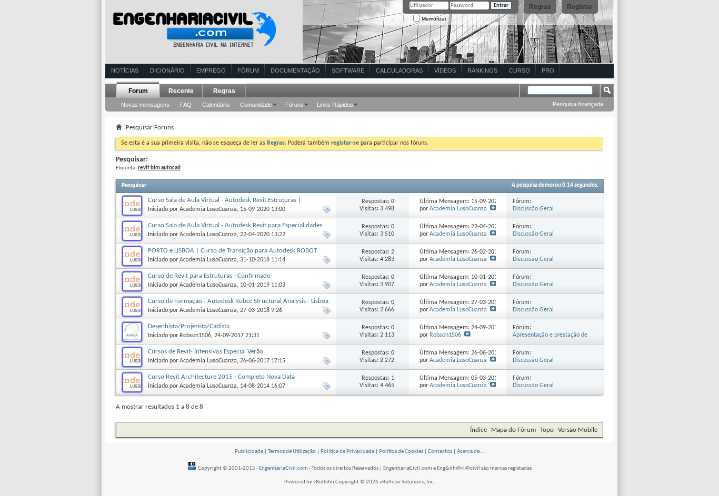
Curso (519, 70)
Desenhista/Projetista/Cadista (188, 326)
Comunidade (256, 105)
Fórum (248, 70)
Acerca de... (470, 451)
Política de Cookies (401, 451)
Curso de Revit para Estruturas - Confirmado (209, 275)
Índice (478, 430)
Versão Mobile (577, 430)
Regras (540, 7)
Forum (138, 91)
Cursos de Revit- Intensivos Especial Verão (205, 351)
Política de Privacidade (347, 451)
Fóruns (294, 105)
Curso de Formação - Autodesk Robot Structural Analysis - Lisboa (238, 301)
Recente (181, 91)
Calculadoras (399, 70)
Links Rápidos (335, 105)
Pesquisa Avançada (578, 104)
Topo (547, 430)
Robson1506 (195, 335)
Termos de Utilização (292, 451)
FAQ (186, 105)
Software (348, 70)
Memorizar (433, 19)
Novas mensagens (145, 105)
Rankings (482, 70)
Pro (548, 70)
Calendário (215, 105)
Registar (580, 7)
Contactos (440, 451)
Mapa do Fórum (513, 430)
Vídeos (445, 70)
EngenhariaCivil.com (283, 468)
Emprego (211, 70)
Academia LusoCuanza (208, 209)
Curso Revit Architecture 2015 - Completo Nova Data (221, 376)
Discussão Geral (533, 209)
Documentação (295, 70)
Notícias (124, 70)
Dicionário (167, 70)
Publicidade (249, 451)
